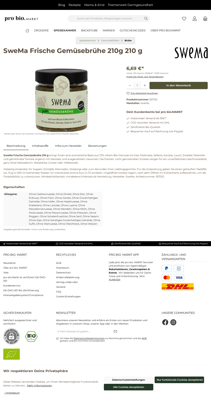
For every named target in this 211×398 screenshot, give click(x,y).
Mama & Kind (94, 4)
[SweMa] (191, 52)
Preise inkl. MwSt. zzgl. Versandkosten (145, 76)
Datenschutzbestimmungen (89, 338)
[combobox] (105, 18)
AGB (58, 262)
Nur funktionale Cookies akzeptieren (180, 379)
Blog (61, 4)
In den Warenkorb (178, 85)
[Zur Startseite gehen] (21, 18)
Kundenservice (11, 285)
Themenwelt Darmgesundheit (130, 4)
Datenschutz (63, 272)
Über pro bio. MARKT (15, 267)
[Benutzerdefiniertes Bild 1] (167, 268)
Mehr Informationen (39, 385)
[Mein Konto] (194, 18)
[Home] (30, 30)
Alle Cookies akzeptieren (128, 387)
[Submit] (115, 331)
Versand (60, 286)
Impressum (62, 267)
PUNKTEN (114, 279)
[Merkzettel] (184, 18)
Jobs (6, 272)
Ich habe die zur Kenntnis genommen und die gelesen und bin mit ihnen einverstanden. (103, 339)
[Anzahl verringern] (129, 85)
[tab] (16, 146)
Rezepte (75, 4)
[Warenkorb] (204, 18)
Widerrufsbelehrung (67, 277)
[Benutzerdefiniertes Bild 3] (173, 277)
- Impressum (12, 392)
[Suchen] (146, 18)
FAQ (58, 291)
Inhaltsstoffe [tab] (40, 145)
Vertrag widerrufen (67, 282)
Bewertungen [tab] (97, 145)
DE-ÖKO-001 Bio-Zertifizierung (21, 290)
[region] (61, 100)
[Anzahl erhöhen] (144, 85)
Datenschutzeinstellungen (128, 379)
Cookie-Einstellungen (68, 296)
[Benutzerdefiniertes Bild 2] (179, 268)
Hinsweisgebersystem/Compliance (23, 295)
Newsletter (9, 262)
